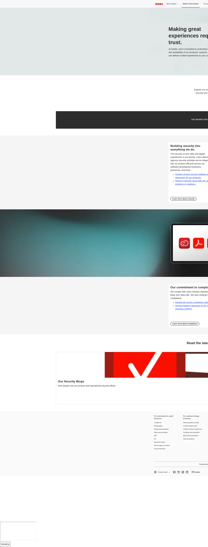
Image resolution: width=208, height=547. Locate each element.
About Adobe (171, 4)
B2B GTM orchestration (190, 436)
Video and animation (161, 432)
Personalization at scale (191, 423)
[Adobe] (159, 4)
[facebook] (174, 472)
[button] (162, 472)
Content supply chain (190, 426)
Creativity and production (191, 432)
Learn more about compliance (184, 324)
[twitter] (183, 472)
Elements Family (159, 442)
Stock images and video (162, 445)
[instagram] (178, 472)
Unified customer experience (192, 429)
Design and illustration (161, 429)
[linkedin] (187, 472)
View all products (159, 449)
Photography (158, 426)
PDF (155, 436)
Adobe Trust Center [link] (191, 4)
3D (155, 439)
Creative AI (157, 423)
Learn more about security (183, 199)
